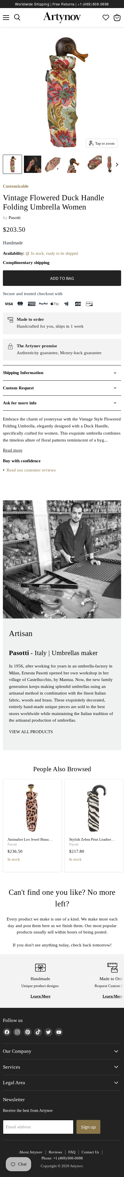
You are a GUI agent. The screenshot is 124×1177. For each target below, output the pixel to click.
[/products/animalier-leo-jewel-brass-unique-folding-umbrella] (32, 808)
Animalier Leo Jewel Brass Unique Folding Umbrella (28, 841)
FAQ (71, 1152)
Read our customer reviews (31, 470)
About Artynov (30, 1152)
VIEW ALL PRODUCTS (31, 731)
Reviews (55, 1152)
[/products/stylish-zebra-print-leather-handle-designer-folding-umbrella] (94, 808)
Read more (12, 450)
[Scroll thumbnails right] (116, 164)
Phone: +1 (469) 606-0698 (62, 1158)
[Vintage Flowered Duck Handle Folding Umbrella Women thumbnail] (12, 164)
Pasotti (14, 217)
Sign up (88, 1127)
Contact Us (90, 1152)
